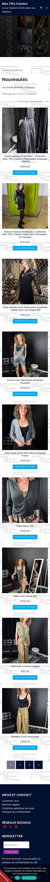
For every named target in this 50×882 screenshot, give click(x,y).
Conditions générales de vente (18, 808)
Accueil (5, 70)
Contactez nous (10, 800)
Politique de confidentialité (16, 811)
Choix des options (25, 172)
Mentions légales (11, 804)
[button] (41, 8)
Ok (17, 878)
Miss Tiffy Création (15, 3)
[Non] (46, 873)
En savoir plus (29, 878)
